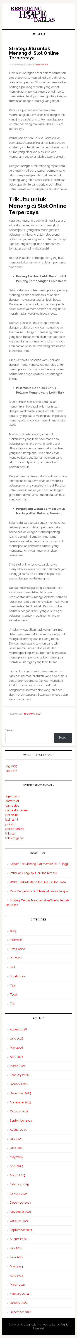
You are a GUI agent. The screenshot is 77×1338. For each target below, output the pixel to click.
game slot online (16, 810)
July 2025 (16, 1138)
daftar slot (12, 801)
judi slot (10, 824)
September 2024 (21, 1230)
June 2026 (16, 1038)
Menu (41, 34)
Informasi (29, 714)
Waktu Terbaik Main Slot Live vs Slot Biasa (38, 882)
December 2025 (20, 1093)
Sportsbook (17, 976)
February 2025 (19, 1184)
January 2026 (19, 1084)
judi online (11, 815)
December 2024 (20, 1202)
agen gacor (12, 796)
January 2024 (19, 1303)
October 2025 (19, 1111)
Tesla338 (11, 770)
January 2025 (18, 1193)
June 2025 (16, 1148)
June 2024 (16, 1257)
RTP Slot (16, 958)
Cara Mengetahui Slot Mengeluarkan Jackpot (39, 891)
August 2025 (18, 1129)
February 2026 (19, 1075)
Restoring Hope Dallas (38, 15)
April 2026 (16, 1056)
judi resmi (11, 819)
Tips (13, 985)
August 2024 (18, 1239)
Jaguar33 (11, 766)
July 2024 (16, 1248)
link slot (10, 833)
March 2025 (17, 1175)
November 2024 (21, 1211)
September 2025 (21, 1120)
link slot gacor (14, 838)
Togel (13, 994)
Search (10, 730)
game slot (12, 805)
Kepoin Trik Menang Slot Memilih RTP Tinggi (39, 864)
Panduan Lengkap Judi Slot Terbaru (33, 873)
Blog (13, 930)
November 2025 (20, 1102)
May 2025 (16, 1157)
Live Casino (17, 949)
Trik (12, 1003)
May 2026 (16, 1047)
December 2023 (20, 1312)
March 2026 (18, 1066)
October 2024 (19, 1221)
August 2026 (18, 1029)
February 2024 (19, 1293)
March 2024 (18, 1284)
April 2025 (16, 1166)
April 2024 (16, 1275)
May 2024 (16, 1266)
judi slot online (14, 829)
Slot (38, 714)
